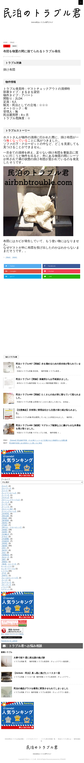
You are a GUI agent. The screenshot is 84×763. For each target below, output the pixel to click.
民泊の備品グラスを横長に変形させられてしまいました (41, 688)
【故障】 (4, 532)
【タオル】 (5, 497)
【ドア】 (4, 504)
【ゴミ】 (4, 491)
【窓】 (3, 548)
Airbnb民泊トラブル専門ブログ (42, 754)
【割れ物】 (5, 516)
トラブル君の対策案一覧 (48, 739)
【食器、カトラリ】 (9, 564)
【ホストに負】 (7, 509)
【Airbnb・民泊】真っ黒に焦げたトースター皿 (37, 673)
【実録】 (8, 257)
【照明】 (4, 543)
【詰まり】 (5, 557)
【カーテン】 (6, 488)
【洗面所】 (5, 541)
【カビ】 (4, 486)
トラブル (4, 571)
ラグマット (5, 589)
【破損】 (4, 546)
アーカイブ (5, 479)
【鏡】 (3, 559)
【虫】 (3, 553)
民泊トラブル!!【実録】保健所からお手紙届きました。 (43, 379)
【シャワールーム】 (9, 493)
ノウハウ (4, 587)
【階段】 (4, 562)
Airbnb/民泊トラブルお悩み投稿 (14, 739)
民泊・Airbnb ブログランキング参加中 (12, 634)
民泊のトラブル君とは (64, 739)
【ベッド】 (5, 507)
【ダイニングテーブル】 (10, 500)
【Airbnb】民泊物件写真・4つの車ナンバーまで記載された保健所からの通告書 (38, 440)
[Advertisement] (43, 34)
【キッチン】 (6, 585)
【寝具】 (15, 257)
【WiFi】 (4, 575)
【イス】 (4, 580)
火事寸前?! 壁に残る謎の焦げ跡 (29, 657)
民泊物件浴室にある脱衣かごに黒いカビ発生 (25, 443)
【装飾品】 (5, 555)
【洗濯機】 (5, 539)
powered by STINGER (59, 759)
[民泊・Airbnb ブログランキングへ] (12, 632)
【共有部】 (5, 514)
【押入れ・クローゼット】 (11, 527)
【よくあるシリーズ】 (10, 578)
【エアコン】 (6, 582)
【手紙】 (4, 525)
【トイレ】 (5, 502)
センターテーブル (8, 569)
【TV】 (4, 573)
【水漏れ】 (5, 534)
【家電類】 (5, 520)
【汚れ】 (4, 536)
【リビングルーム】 (9, 511)
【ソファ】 (5, 495)
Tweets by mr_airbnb (9, 641)
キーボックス (6, 566)
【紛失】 (4, 550)
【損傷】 (4, 530)
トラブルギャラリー (32, 739)
